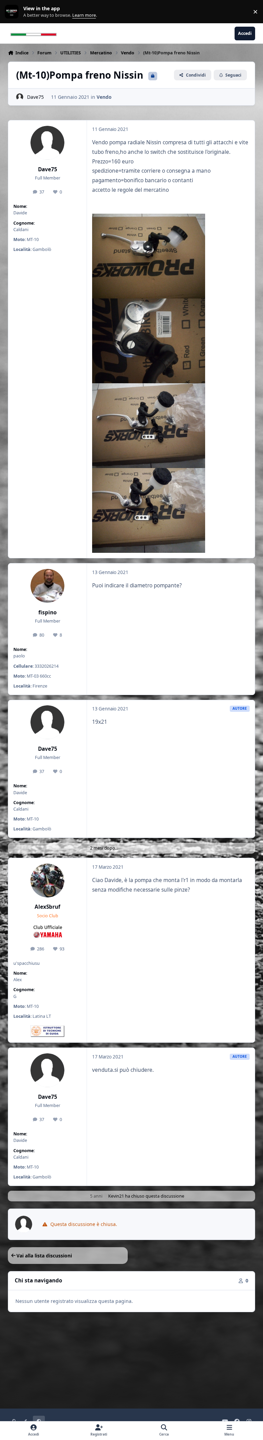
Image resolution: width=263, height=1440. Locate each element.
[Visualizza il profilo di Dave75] (19, 97)
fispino (47, 612)
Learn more (13, 12)
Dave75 (35, 97)
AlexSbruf (47, 906)
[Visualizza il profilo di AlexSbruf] (47, 880)
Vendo (104, 97)
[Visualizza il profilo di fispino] (47, 586)
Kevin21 (116, 1196)
